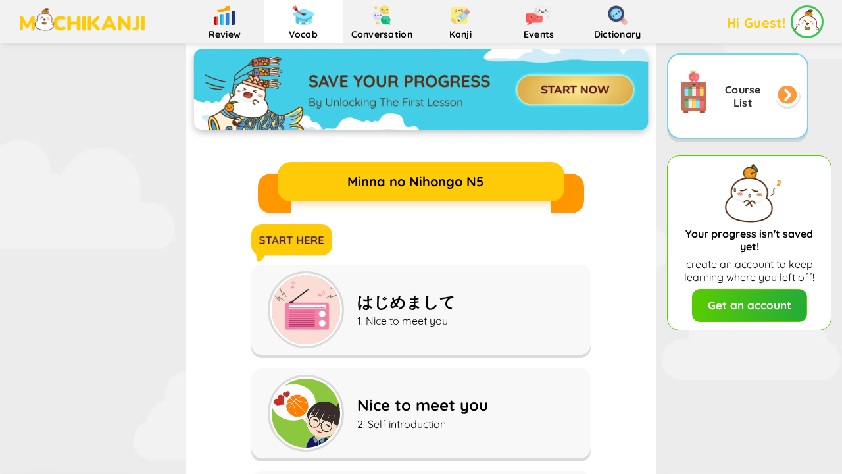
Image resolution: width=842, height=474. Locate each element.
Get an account (749, 305)
